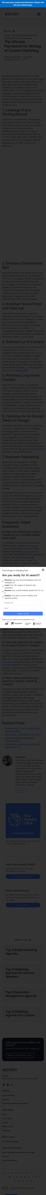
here (30, 5)
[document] (23, 597)
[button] (43, 570)
